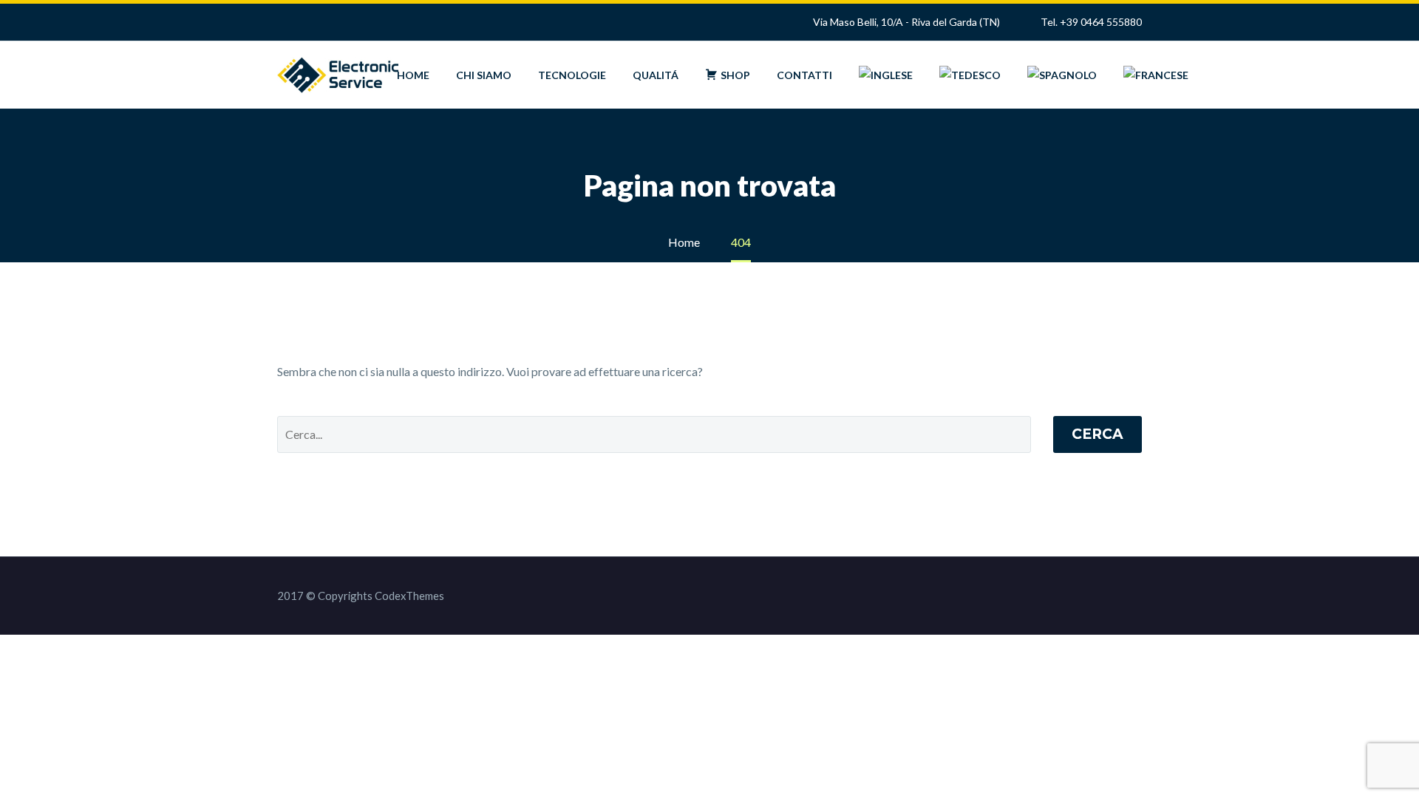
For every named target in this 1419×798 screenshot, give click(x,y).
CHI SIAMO (483, 75)
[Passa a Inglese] (886, 75)
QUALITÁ (655, 75)
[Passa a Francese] (1155, 75)
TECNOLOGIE (572, 75)
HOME (413, 75)
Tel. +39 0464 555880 (1091, 22)
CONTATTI (804, 75)
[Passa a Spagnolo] (1062, 75)
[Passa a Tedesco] (970, 75)
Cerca (1097, 434)
